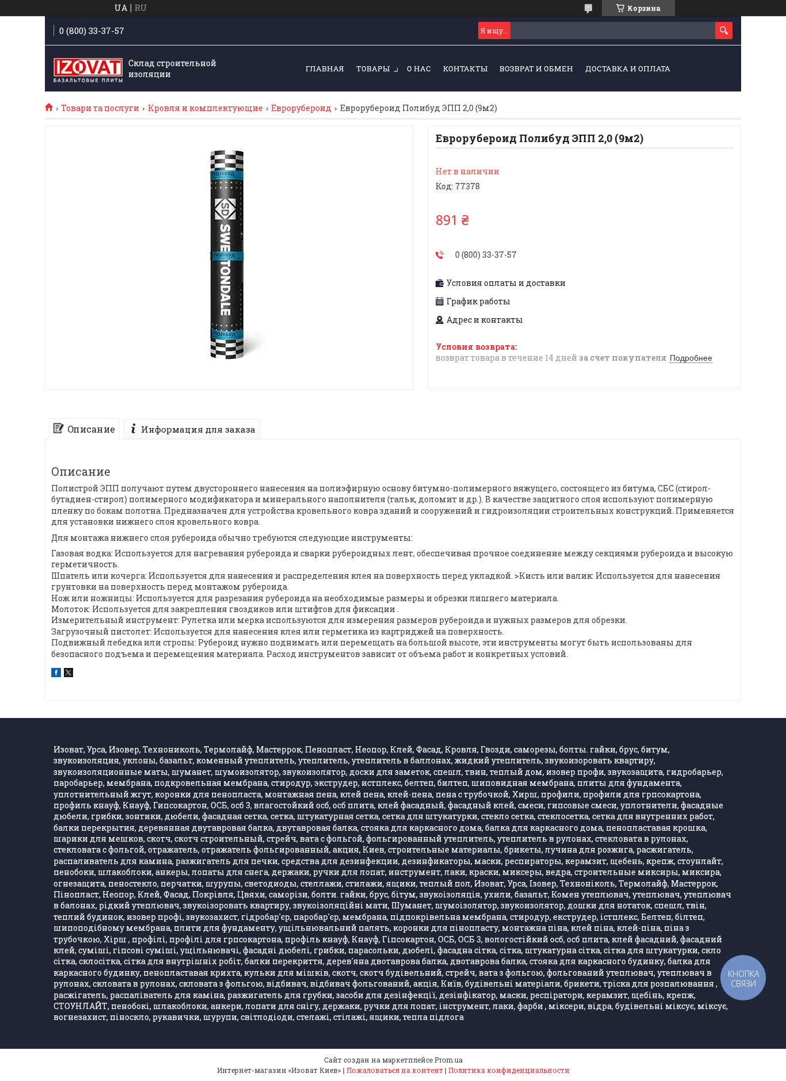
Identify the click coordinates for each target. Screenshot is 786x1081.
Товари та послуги (100, 108)
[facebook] (56, 674)
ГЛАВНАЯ (325, 68)
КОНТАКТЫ (465, 68)
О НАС (419, 68)
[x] (68, 674)
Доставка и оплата (627, 68)
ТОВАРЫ (373, 68)
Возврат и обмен (536, 68)
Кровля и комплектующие (205, 108)
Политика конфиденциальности (509, 1070)
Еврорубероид (301, 108)
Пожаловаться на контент (394, 1070)
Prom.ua (448, 1059)
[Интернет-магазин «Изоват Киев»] (88, 69)
